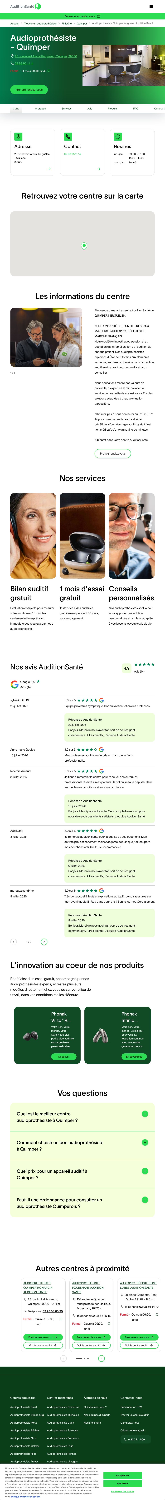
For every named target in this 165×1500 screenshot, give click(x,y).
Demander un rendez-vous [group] (79, 16)
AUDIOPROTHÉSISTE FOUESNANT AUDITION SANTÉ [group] (88, 1288)
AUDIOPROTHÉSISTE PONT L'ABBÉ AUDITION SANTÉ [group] (138, 1285)
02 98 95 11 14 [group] (24, 63)
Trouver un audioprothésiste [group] (40, 23)
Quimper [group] (82, 23)
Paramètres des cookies (122, 1491)
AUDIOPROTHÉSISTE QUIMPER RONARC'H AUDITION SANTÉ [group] (37, 1288)
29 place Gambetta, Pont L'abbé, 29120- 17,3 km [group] (140, 1297)
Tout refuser (122, 1483)
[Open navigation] (151, 6)
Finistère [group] (67, 23)
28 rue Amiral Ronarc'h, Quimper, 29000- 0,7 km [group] (44, 1302)
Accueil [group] (14, 23)
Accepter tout (122, 1475)
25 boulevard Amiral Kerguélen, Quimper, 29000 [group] (46, 56)
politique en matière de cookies (25, 1496)
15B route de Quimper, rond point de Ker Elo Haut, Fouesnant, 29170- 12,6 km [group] (94, 1304)
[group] (29, 89)
